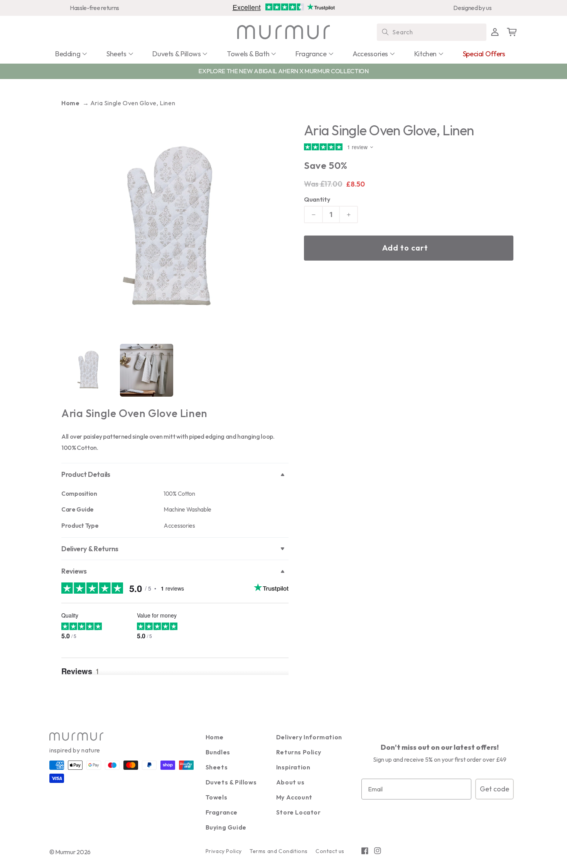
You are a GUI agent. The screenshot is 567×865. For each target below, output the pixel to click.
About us (290, 782)
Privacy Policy (224, 851)
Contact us (330, 851)
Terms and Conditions (279, 851)
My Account (294, 797)
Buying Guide (226, 827)
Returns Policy (298, 752)
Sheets (217, 767)
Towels (217, 797)
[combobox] (431, 32)
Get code (494, 788)
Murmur (65, 852)
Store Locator (298, 812)
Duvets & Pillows (231, 782)
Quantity (317, 199)
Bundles (218, 752)
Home (70, 103)
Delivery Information (309, 737)
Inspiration (293, 767)
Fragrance (222, 812)
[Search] (385, 32)
